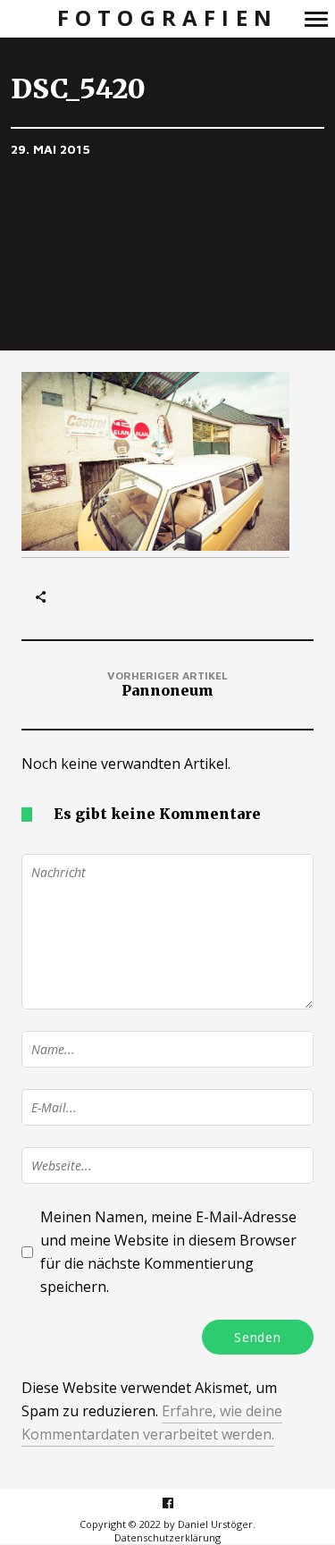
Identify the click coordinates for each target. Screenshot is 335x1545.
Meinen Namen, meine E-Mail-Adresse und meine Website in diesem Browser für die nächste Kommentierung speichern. (168, 1251)
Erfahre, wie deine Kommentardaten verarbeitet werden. (151, 1422)
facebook (177, 1502)
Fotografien (167, 18)
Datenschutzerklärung (167, 1537)
